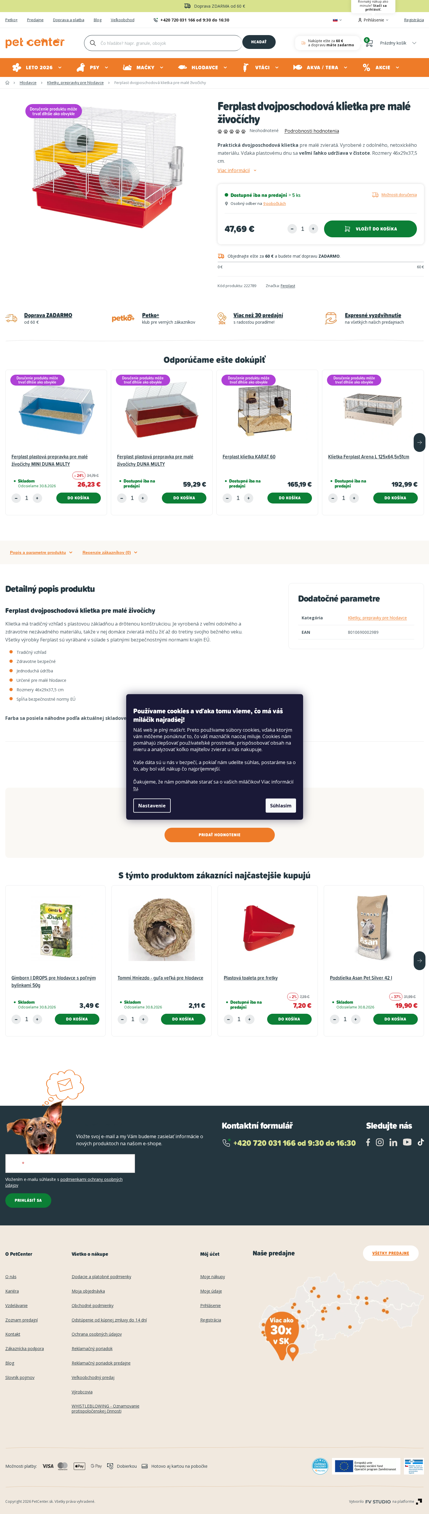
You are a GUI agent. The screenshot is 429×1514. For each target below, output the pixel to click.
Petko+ (11, 20)
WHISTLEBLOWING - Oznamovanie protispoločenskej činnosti (105, 1409)
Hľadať (259, 42)
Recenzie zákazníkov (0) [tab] (107, 552)
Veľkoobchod (122, 20)
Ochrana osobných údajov (97, 1334)
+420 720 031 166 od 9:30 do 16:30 (194, 20)
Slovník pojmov (19, 1377)
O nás (11, 1276)
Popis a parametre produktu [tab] (38, 552)
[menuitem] (37, 67)
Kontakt (12, 1334)
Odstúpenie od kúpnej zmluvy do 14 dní (109, 1320)
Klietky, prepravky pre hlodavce (377, 618)
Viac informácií (234, 170)
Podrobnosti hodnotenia (312, 131)
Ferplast (288, 285)
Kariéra (12, 1291)
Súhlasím (281, 805)
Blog (97, 20)
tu (135, 788)
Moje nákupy (212, 1276)
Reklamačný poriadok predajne (101, 1363)
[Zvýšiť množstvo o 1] (313, 228)
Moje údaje (211, 1291)
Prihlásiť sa (28, 1200)
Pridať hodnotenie (220, 835)
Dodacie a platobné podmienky (101, 1276)
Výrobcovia (82, 1392)
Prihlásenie (210, 1305)
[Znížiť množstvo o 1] (292, 228)
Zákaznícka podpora (24, 1348)
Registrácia (414, 19)
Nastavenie (152, 805)
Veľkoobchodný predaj (93, 1377)
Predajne (35, 20)
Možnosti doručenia (399, 194)
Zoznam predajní (21, 1320)
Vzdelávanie (16, 1305)
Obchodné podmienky (93, 1305)
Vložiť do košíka (376, 229)
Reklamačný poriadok (92, 1348)
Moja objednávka (88, 1291)
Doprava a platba (68, 20)
